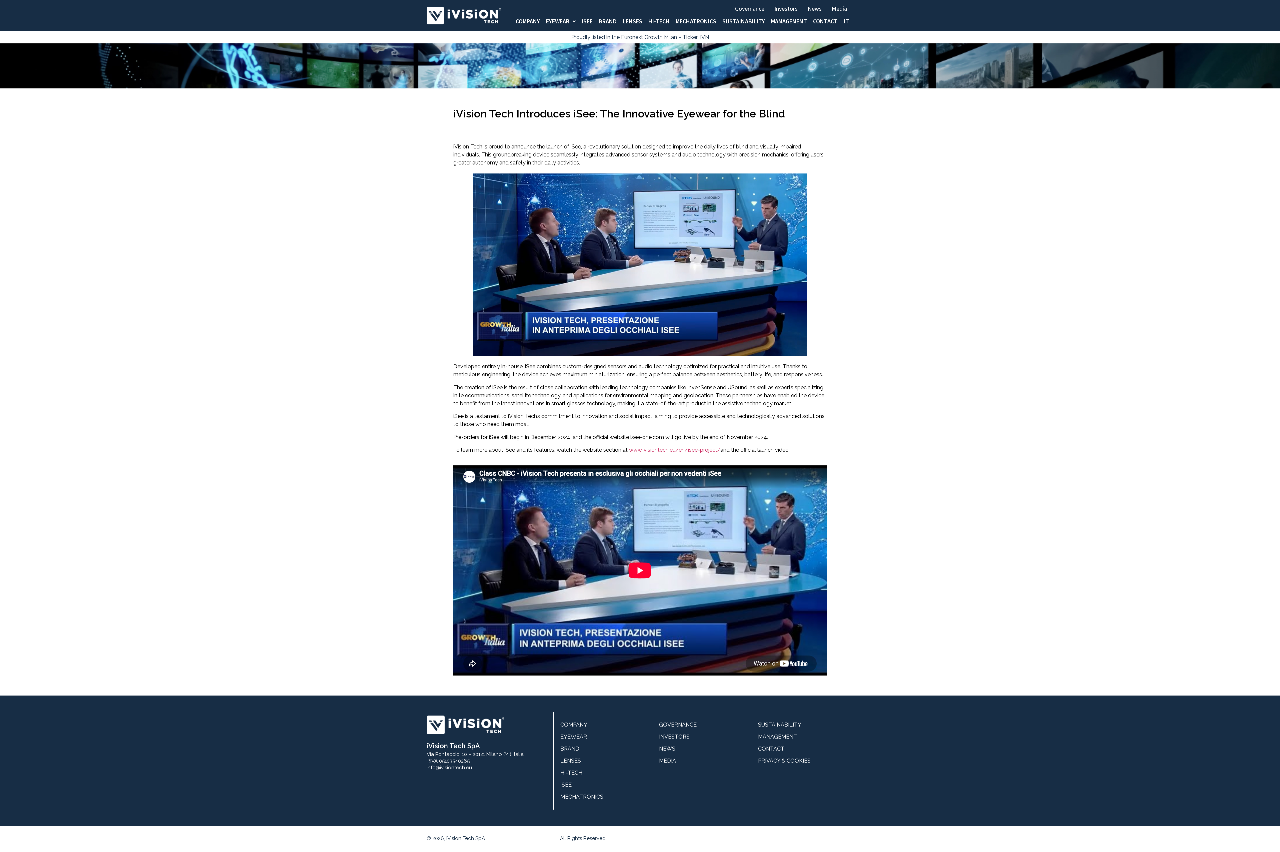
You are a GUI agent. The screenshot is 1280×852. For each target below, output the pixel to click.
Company (528, 21)
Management (789, 21)
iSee (587, 21)
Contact (825, 21)
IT (846, 21)
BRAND (608, 21)
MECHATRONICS (696, 21)
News (815, 9)
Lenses (632, 21)
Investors (786, 9)
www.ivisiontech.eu (652, 450)
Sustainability (743, 21)
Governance (749, 9)
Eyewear (557, 21)
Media (839, 9)
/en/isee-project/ (698, 450)
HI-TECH (659, 21)
